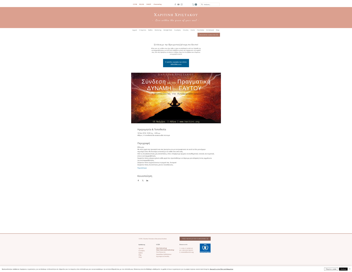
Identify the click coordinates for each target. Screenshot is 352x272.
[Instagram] (181, 4)
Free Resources (161, 252)
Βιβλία (141, 253)
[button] (195, 4)
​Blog (140, 255)
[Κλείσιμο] (350, 269)
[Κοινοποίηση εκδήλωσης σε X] (143, 180)
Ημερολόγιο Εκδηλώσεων (163, 254)
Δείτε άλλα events (176, 64)
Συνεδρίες (142, 250)
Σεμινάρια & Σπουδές (162, 256)
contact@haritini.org (187, 252)
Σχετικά (141, 248)
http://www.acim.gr (161, 248)
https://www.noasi (161, 250)
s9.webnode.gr (170, 250)
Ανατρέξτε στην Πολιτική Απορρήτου (221, 269)
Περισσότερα (142, 168)
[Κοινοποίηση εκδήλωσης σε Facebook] (138, 180)
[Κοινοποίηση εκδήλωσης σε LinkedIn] (147, 180)
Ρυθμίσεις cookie (331, 269)
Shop (140, 257)
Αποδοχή (343, 269)
